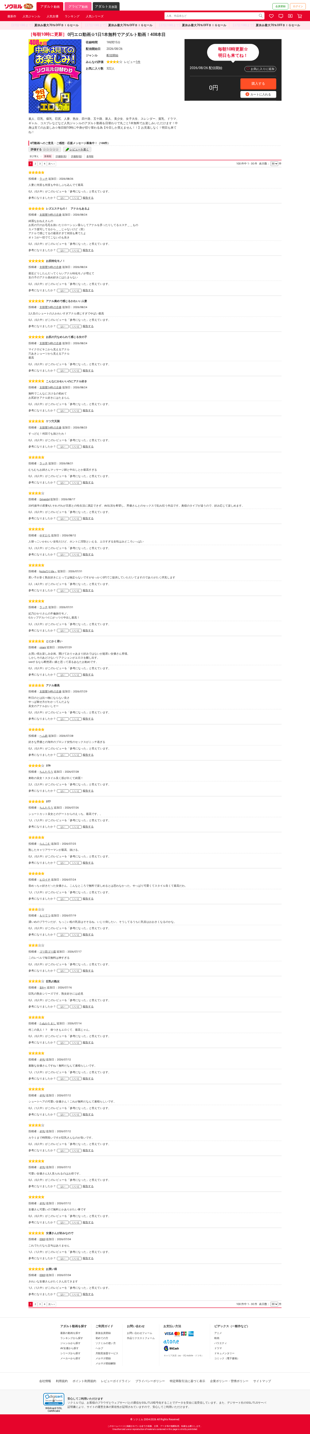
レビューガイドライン (116, 1381)
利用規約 (62, 1381)
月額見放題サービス (107, 1353)
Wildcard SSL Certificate (53, 1409)
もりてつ (44, 915)
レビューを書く (79, 149)
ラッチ (43, 178)
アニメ (218, 1333)
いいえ (75, 198)
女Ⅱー (42, 987)
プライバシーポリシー (150, 1381)
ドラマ (218, 1348)
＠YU (42, 1059)
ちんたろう (46, 771)
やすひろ (44, 535)
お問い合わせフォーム (139, 1333)
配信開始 (112, 55)
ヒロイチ (44, 879)
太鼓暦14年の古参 (50, 214)
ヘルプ (99, 1348)
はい (63, 198)
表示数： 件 (270, 163)
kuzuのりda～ (48, 571)
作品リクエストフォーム (141, 1338)
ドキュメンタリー (224, 1353)
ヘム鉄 (43, 735)
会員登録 (280, 6)
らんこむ (44, 843)
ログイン (298, 6)
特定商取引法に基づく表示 (187, 1381)
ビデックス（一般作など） (232, 1326)
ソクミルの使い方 (106, 1343)
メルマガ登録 (103, 1358)
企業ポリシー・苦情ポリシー (229, 1381)
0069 (42, 1239)
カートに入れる (258, 94)
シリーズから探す (70, 1353)
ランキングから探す (71, 1338)
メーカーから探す (70, 1358)
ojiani (42, 647)
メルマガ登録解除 (106, 1363)
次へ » (51, 163)
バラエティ (220, 1343)
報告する (88, 197)
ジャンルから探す (70, 1343)
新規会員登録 (103, 1333)
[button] (53, 1399)
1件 (138, 62)
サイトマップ (262, 1381)
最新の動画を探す (70, 1333)
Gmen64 (44, 499)
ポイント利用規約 (84, 1381)
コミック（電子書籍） (227, 1358)
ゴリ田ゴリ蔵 (47, 951)
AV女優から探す (69, 1348)
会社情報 (45, 1381)
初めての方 (102, 1338)
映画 (216, 1338)
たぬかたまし (47, 1023)
